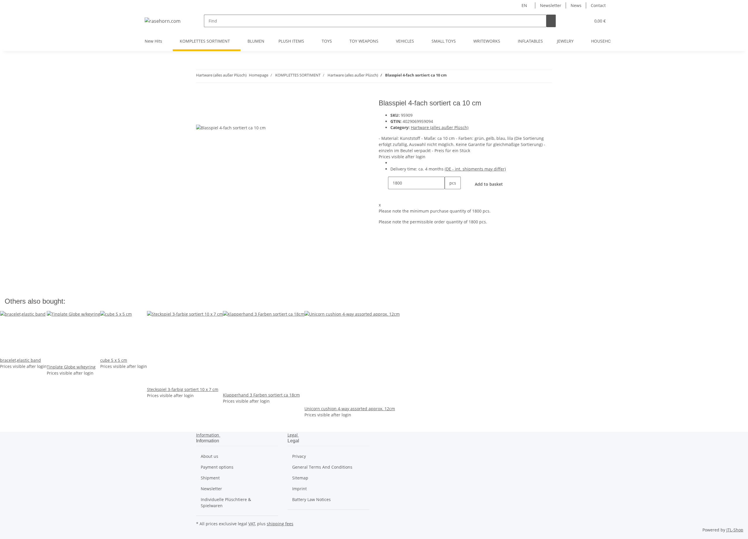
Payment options (217, 467)
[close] (200, 105)
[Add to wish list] (211, 118)
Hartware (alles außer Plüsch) (439, 127)
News (576, 5)
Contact (598, 5)
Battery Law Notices (311, 499)
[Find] (551, 21)
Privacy (299, 456)
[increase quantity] (449, 195)
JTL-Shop (734, 530)
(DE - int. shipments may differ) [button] (475, 169)
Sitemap (300, 478)
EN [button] (525, 5)
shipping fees (280, 523)
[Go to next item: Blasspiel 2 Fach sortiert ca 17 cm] (451, 76)
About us (209, 456)
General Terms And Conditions (322, 467)
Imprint (299, 488)
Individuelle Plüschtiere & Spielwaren (226, 502)
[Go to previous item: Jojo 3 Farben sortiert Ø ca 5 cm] (462, 76)
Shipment (210, 478)
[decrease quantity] (383, 183)
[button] (574, 21)
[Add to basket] (200, 96)
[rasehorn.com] (163, 20)
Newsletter (550, 5)
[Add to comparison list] (200, 118)
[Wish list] (583, 21)
